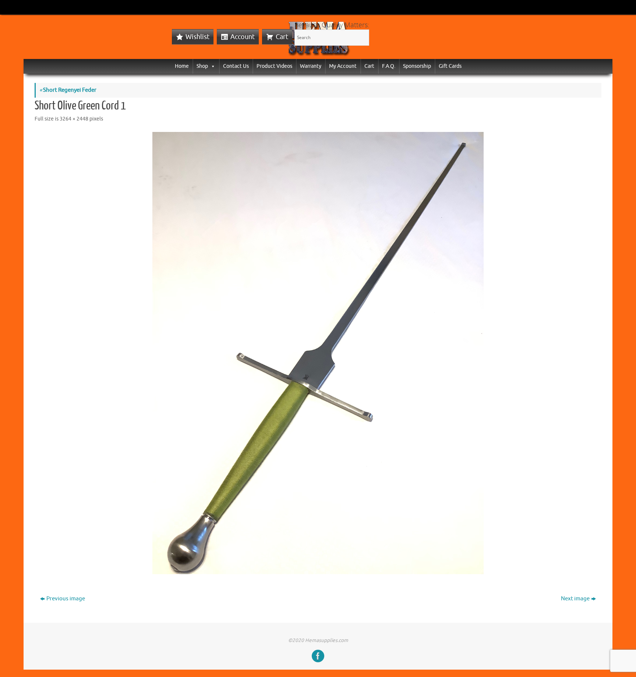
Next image (575, 598)
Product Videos (274, 66)
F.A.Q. (388, 66)
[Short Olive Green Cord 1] (318, 353)
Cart (282, 37)
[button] (211, 66)
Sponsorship (417, 66)
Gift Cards (450, 66)
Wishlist (197, 37)
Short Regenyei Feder (67, 90)
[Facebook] (318, 656)
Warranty (310, 66)
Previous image (65, 598)
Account (242, 37)
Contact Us (236, 66)
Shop (202, 66)
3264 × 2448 (74, 119)
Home (182, 66)
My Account (343, 66)
